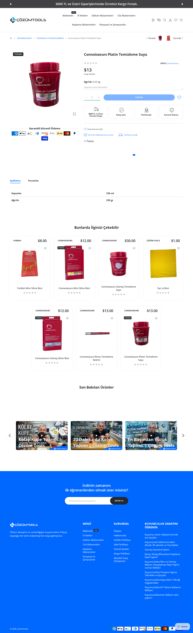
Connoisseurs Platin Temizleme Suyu (141, 358)
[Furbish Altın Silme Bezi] (29, 263)
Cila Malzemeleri (24, 38)
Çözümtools (22, 628)
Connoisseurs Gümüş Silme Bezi (52, 358)
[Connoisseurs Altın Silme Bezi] (74, 263)
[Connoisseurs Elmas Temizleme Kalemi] (96, 333)
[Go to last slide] (9, 435)
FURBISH (17, 241)
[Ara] (165, 20)
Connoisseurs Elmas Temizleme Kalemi (96, 358)
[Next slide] (183, 435)
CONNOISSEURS (65, 241)
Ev (11, 38)
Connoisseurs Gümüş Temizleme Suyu (118, 288)
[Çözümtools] (28, 20)
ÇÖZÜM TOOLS (153, 241)
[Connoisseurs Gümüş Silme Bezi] (52, 333)
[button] (10, 4)
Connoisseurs (173, 63)
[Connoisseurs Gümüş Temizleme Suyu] (118, 263)
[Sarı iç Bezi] (163, 263)
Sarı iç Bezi (163, 288)
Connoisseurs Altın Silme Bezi (74, 288)
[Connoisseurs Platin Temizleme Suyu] (140, 333)
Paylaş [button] (90, 140)
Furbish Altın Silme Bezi (29, 288)
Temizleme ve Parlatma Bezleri (50, 38)
